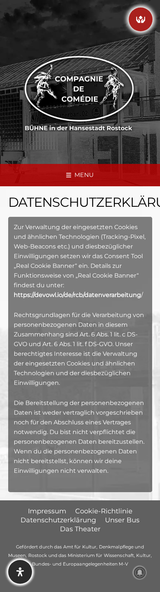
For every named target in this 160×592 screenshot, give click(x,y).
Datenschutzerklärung (58, 520)
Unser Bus (122, 520)
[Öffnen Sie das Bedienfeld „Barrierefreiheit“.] (20, 572)
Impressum (47, 511)
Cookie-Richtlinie (103, 511)
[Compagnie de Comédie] (79, 92)
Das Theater (80, 529)
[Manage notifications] (140, 573)
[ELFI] (141, 19)
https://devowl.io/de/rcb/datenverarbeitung (77, 294)
